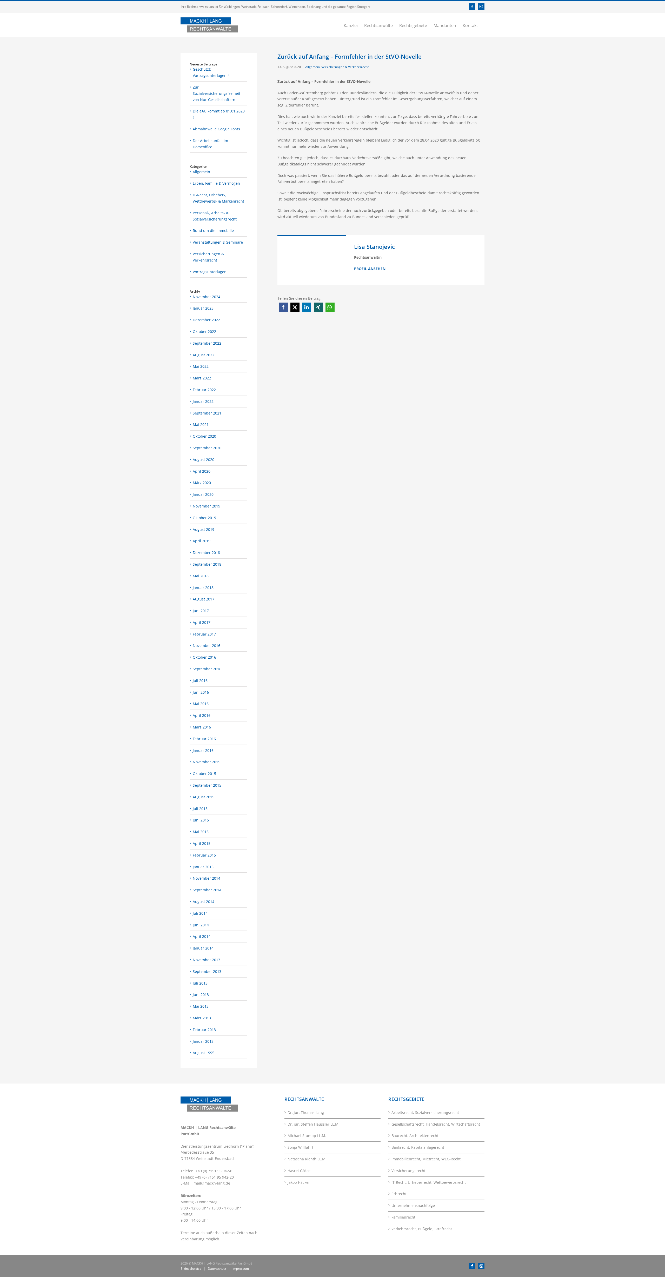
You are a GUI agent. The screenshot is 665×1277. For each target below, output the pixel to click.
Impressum (240, 1268)
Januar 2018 (203, 587)
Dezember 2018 (206, 552)
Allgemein (312, 67)
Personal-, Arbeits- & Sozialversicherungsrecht (215, 216)
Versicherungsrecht (408, 1170)
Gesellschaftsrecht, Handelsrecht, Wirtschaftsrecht (435, 1124)
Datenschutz (217, 1268)
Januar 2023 (203, 308)
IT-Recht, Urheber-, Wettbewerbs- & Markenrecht (218, 198)
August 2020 (203, 459)
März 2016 (202, 727)
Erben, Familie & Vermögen (216, 183)
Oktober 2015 (204, 773)
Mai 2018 (201, 575)
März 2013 (202, 1017)
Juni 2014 (201, 924)
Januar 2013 (203, 1041)
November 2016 (206, 645)
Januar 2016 (203, 750)
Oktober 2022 (204, 331)
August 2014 (203, 901)
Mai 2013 (201, 1006)
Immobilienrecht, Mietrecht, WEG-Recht (426, 1158)
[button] (283, 307)
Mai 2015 (201, 831)
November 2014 (206, 878)
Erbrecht (399, 1193)
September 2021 (207, 413)
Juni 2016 (201, 692)
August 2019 (203, 529)
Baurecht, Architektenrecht (414, 1135)
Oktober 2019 (204, 517)
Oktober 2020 (204, 436)
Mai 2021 (201, 424)
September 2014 (207, 889)
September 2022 (207, 343)
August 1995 (203, 1052)
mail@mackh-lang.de (212, 1183)
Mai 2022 (201, 366)
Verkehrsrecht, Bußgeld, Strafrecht (421, 1228)
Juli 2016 (200, 680)
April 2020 (201, 471)
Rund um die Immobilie (213, 230)
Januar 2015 (203, 866)
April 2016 (201, 715)
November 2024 (206, 296)
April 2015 (201, 843)
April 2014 (201, 936)
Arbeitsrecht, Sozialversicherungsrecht (425, 1112)
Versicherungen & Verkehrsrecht (345, 67)
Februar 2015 (204, 855)
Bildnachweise (191, 1268)
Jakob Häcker (299, 1182)
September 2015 (207, 785)
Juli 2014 (200, 913)
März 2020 (202, 482)
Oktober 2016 (204, 657)
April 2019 (201, 540)
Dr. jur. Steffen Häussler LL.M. (314, 1124)
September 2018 (207, 564)
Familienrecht (403, 1217)
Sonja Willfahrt (300, 1147)
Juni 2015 (201, 820)
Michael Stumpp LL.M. (307, 1135)
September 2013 (207, 971)
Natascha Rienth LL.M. (307, 1158)
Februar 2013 (204, 1029)
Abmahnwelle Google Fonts (216, 128)
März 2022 (202, 378)
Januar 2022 (203, 401)
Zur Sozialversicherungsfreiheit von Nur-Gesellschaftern (216, 93)
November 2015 (206, 761)
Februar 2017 (204, 634)
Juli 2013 (200, 983)
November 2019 (206, 506)
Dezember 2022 (206, 319)
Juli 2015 (200, 808)
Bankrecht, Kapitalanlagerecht (417, 1147)
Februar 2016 (204, 738)
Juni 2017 (201, 610)
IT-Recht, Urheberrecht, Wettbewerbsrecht (428, 1182)
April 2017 (201, 622)
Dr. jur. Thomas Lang (306, 1112)
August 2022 (203, 354)
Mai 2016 (201, 703)
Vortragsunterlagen (210, 271)
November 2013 (206, 959)
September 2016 (207, 668)
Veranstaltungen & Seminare (218, 242)
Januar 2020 (203, 494)
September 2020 (207, 447)
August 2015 (203, 796)
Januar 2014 (203, 948)
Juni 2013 (201, 994)
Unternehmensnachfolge (413, 1205)
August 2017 (203, 599)
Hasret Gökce (299, 1170)
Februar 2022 (204, 389)
